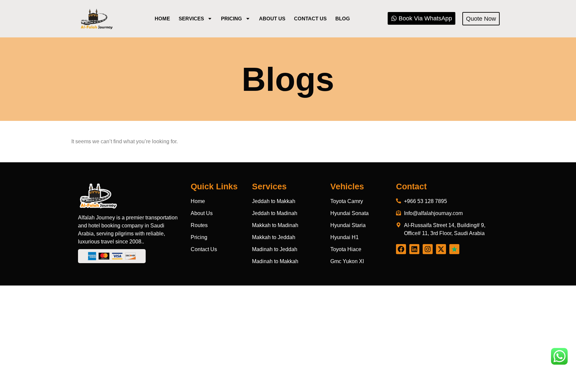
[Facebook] (401, 249)
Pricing (231, 18)
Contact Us (310, 18)
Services (191, 18)
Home (162, 18)
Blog (342, 18)
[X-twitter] (441, 249)
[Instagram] (428, 249)
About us (272, 18)
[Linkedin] (414, 249)
